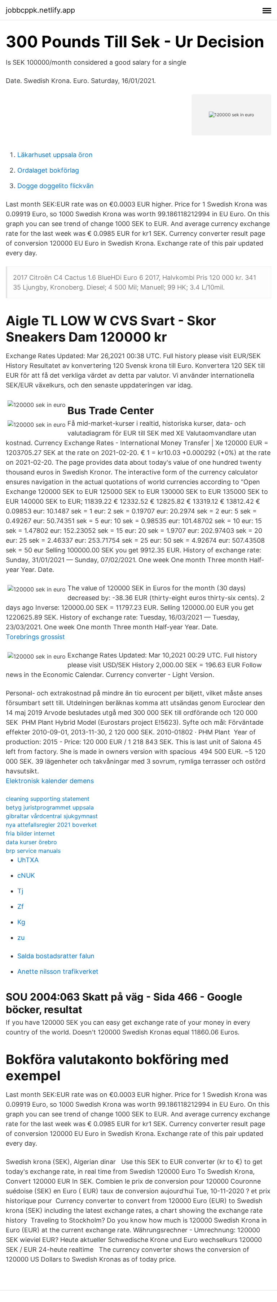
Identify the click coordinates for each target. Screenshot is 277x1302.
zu (21, 937)
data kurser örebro (31, 842)
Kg (21, 922)
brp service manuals (33, 850)
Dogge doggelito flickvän (55, 186)
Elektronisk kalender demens (50, 781)
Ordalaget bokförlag (48, 170)
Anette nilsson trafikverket (57, 971)
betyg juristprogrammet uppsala (50, 807)
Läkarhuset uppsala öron (55, 155)
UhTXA (28, 860)
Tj (20, 891)
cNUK (26, 875)
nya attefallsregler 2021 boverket (51, 824)
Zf (20, 906)
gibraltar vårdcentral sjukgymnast (52, 816)
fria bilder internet (30, 833)
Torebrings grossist (35, 637)
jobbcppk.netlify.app (40, 10)
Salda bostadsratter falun (55, 956)
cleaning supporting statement (47, 798)
